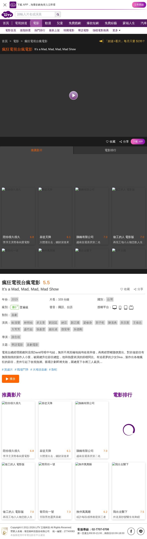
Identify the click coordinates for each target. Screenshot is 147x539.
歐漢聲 (15, 322)
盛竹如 (28, 329)
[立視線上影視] (7, 14)
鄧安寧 (65, 329)
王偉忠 (137, 322)
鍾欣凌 (53, 329)
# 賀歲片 (7, 369)
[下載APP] (138, 141)
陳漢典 (112, 322)
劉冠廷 (53, 322)
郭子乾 (100, 322)
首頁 (5, 41)
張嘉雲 (40, 329)
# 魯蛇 (53, 369)
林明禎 (28, 322)
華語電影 (17, 344)
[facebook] (131, 531)
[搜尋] (58, 14)
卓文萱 (40, 322)
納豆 (64, 322)
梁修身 (87, 322)
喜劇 (14, 315)
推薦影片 (36, 150)
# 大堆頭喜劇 (38, 369)
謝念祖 (15, 337)
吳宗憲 (125, 322)
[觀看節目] (73, 95)
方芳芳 (15, 329)
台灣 (110, 299)
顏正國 (75, 322)
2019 (14, 299)
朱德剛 (78, 329)
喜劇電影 (32, 344)
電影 (16, 41)
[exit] (5, 5)
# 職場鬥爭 (22, 369)
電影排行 (110, 150)
